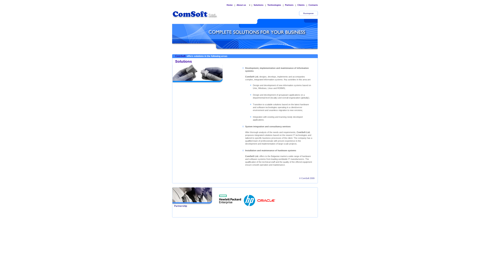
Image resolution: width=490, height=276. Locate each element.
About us (242, 5)
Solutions (258, 5)
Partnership (180, 206)
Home (230, 5)
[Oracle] (266, 199)
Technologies (274, 5)
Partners (289, 5)
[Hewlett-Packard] (249, 199)
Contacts (313, 5)
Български (308, 13)
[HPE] (230, 199)
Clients (301, 5)
